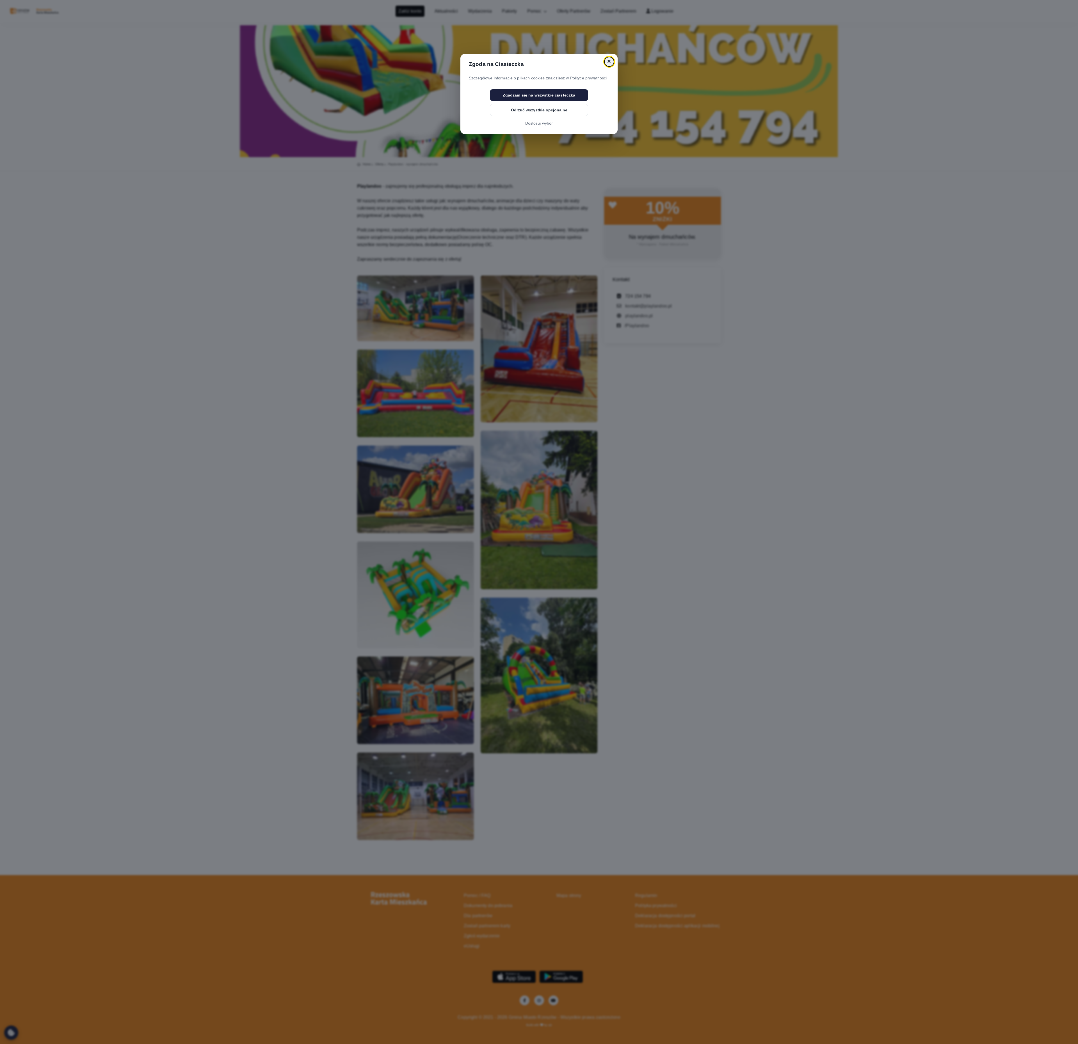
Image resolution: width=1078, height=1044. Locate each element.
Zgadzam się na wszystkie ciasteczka (539, 95)
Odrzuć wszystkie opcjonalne (539, 110)
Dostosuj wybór (539, 123)
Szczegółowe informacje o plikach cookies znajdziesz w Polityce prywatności (538, 78)
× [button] (609, 61)
